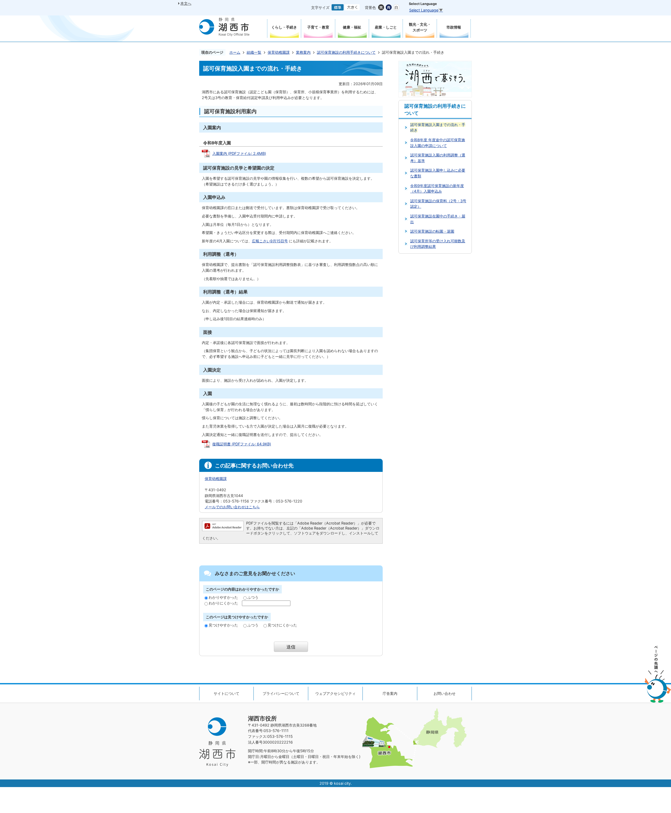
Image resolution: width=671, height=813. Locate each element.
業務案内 (303, 52)
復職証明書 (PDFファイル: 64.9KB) (241, 444)
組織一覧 (254, 52)
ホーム (234, 52)
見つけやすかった (223, 625)
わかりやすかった (223, 597)
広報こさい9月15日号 (270, 241)
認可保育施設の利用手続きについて (346, 52)
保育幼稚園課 (279, 52)
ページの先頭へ (658, 674)
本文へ (185, 3)
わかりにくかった (223, 603)
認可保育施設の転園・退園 (432, 231)
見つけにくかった (282, 625)
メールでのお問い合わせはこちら (232, 507)
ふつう (252, 597)
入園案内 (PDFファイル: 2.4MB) (239, 153)
